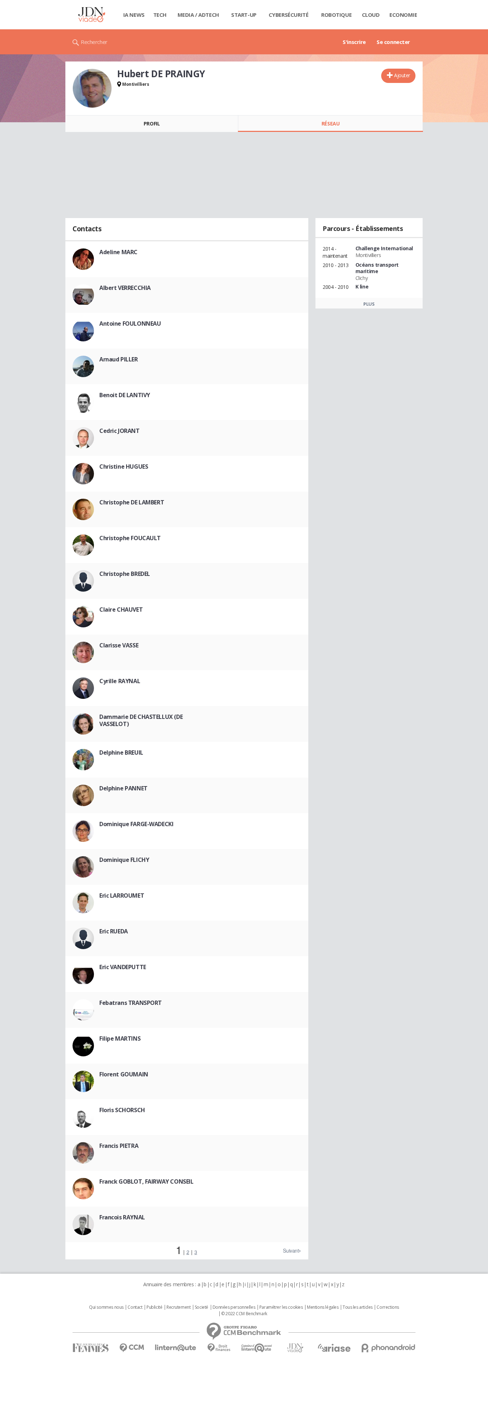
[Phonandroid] (388, 1347)
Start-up (244, 14)
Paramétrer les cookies (281, 1307)
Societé (201, 1307)
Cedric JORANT (119, 431)
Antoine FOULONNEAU (130, 323)
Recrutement (178, 1307)
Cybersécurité (289, 14)
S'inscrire (354, 41)
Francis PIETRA (118, 1146)
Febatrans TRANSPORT (130, 1003)
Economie (403, 14)
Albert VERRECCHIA (125, 288)
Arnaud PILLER (118, 359)
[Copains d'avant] (257, 1347)
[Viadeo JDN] (295, 1347)
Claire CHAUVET (121, 609)
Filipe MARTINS (119, 1038)
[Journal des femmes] (91, 1347)
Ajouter (402, 75)
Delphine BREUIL (121, 752)
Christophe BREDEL (124, 574)
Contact (135, 1307)
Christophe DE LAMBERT (131, 502)
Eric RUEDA (113, 931)
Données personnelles (234, 1307)
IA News (134, 14)
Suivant (291, 1250)
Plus (368, 304)
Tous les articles (358, 1307)
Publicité (154, 1307)
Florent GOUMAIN (123, 1074)
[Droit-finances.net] (218, 1347)
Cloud (371, 14)
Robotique (336, 14)
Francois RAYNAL (122, 1217)
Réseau (330, 123)
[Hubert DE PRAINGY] (92, 88)
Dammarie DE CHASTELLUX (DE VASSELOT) (141, 720)
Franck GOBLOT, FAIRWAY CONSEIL (146, 1181)
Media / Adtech (198, 14)
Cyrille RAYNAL (119, 681)
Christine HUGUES (123, 466)
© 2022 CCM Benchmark (244, 1313)
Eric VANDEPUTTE (122, 967)
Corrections (388, 1307)
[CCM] (131, 1347)
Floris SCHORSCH (122, 1110)
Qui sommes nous (106, 1307)
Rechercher (94, 41)
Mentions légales (322, 1307)
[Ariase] (334, 1348)
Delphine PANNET (123, 788)
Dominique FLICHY (124, 860)
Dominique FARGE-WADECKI (136, 824)
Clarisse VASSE (118, 645)
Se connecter (393, 41)
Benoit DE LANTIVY (124, 395)
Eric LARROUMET (121, 895)
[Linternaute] (175, 1347)
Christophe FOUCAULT (130, 538)
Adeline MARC (118, 252)
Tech (159, 14)
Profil (152, 123)
